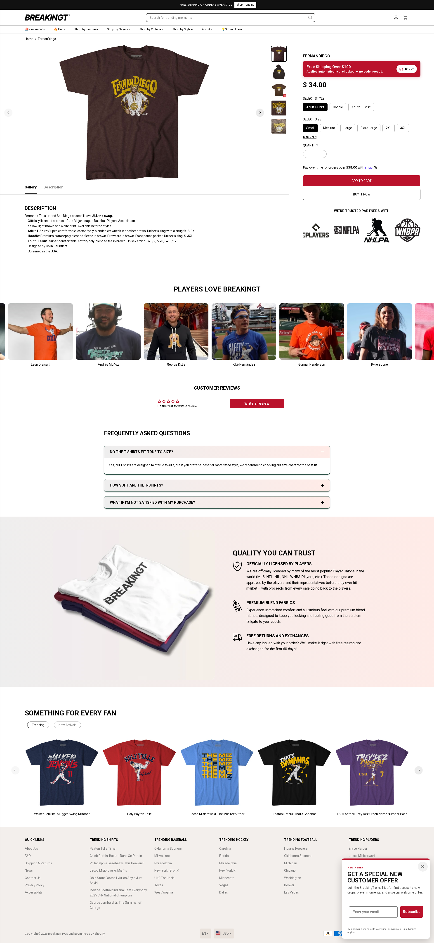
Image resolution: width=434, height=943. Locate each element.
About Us (31, 848)
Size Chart (309, 136)
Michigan (290, 863)
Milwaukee (162, 856)
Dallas (223, 892)
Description (53, 187)
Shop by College (150, 29)
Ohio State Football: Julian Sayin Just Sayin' (116, 880)
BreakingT (54, 933)
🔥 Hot (59, 29)
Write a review (256, 403)
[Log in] (396, 18)
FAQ (28, 856)
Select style (313, 98)
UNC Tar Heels (164, 878)
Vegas (223, 885)
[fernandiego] (134, 112)
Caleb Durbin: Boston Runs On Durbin (116, 856)
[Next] (260, 112)
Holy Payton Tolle (139, 814)
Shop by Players (118, 29)
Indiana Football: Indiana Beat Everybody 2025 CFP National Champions (118, 892)
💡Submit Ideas (232, 29)
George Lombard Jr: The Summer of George (116, 905)
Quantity (310, 145)
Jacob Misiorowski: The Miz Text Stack (217, 814)
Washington (292, 878)
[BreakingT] (47, 17)
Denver (289, 885)
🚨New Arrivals (35, 29)
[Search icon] (310, 17)
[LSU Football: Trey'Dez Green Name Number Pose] (372, 772)
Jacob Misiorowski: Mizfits (108, 870)
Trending (38, 725)
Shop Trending (245, 4)
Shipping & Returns (38, 863)
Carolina (225, 848)
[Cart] (405, 18)
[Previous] (8, 112)
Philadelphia (163, 863)
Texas (158, 885)
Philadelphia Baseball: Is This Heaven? (117, 863)
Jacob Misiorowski (362, 856)
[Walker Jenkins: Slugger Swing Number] (62, 772)
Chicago (290, 870)
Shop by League (85, 29)
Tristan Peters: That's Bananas (294, 814)
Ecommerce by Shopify (89, 933)
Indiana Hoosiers (296, 848)
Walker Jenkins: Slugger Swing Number (62, 814)
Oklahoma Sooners (168, 848)
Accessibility (33, 892)
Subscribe (411, 912)
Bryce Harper (358, 848)
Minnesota (226, 878)
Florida (224, 856)
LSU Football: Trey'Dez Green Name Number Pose (372, 814)
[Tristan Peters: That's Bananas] (294, 772)
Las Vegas (291, 892)
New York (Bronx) (166, 870)
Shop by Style (181, 29)
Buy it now (361, 194)
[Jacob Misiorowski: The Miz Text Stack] (217, 772)
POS (65, 933)
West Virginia (163, 892)
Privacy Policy (34, 885)
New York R (227, 870)
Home (29, 39)
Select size (312, 119)
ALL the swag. (102, 216)
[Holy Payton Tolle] (139, 772)
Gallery (31, 187)
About (206, 29)
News (29, 870)
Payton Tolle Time (103, 848)
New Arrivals (67, 725)
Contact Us (32, 878)
